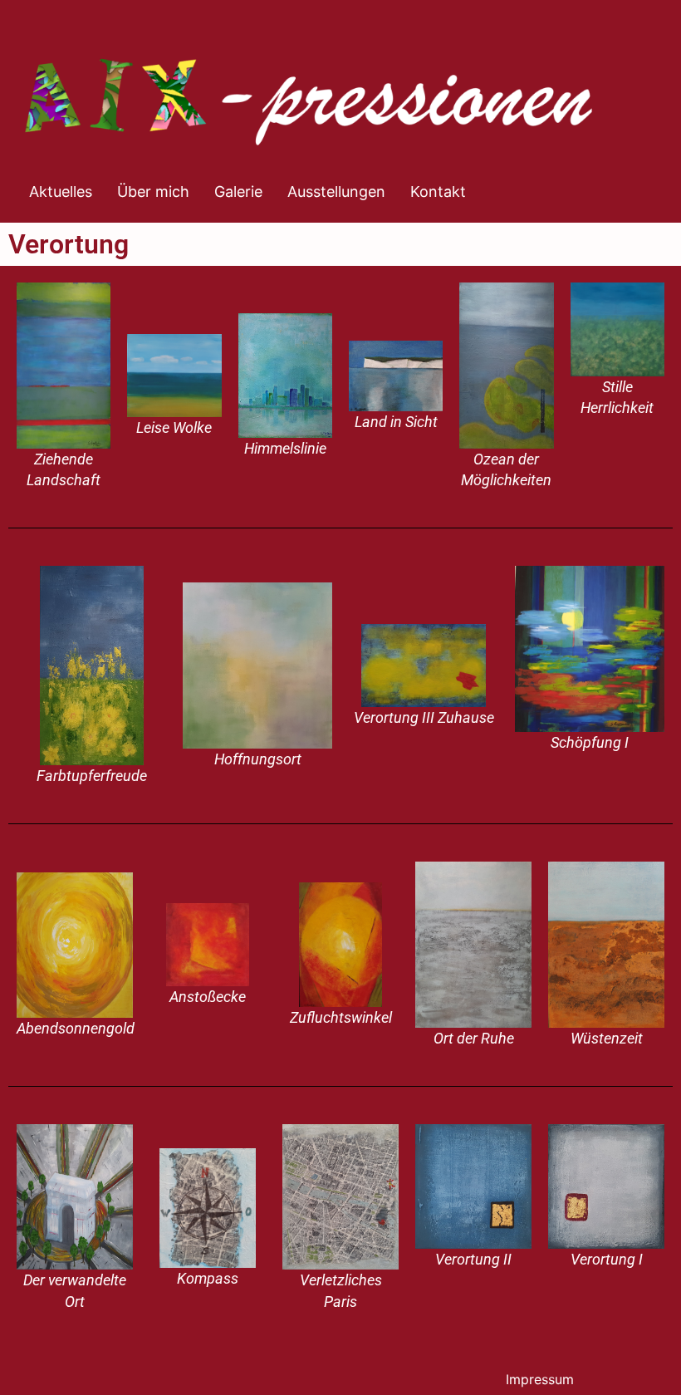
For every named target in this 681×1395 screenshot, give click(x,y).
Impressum (540, 1379)
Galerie (238, 191)
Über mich (153, 191)
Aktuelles (60, 191)
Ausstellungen (336, 191)
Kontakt (438, 191)
